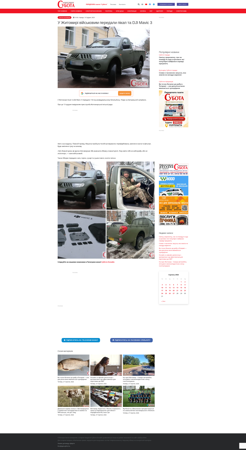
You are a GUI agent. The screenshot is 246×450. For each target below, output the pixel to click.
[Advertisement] (106, 125)
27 (174, 293)
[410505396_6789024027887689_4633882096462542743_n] (82, 234)
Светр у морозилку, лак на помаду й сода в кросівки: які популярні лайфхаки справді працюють (171, 60)
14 (177, 288)
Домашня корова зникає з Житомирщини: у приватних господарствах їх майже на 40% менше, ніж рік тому (73, 410)
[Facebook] (150, 4)
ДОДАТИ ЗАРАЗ (125, 93)
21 (177, 290)
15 (181, 288)
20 (174, 290)
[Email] (142, 4)
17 (162, 290)
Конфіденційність (64, 446)
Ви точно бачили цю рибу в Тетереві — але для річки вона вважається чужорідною (73, 378)
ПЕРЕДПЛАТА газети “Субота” (96, 4)
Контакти (122, 4)
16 (185, 288)
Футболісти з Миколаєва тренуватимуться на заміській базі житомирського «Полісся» (139, 410)
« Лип (163, 301)
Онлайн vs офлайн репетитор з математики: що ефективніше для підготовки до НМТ (103, 379)
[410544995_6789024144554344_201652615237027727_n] (130, 234)
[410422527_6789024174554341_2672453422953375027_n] (82, 186)
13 (174, 288)
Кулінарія (162, 70)
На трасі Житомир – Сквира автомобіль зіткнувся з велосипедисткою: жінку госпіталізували (137, 379)
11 (166, 288)
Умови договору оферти (66, 443)
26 (170, 293)
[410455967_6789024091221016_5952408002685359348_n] (130, 186)
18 (166, 290)
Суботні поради (164, 55)
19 (170, 290)
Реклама (113, 4)
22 (181, 290)
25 (166, 293)
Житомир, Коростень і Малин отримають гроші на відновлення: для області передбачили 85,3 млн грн (105, 410)
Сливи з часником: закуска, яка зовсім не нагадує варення (172, 74)
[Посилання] (66, 4)
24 (162, 293)
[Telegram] (153, 4)
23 (185, 290)
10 (162, 288)
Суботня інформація (166, 81)
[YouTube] (146, 4)
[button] (139, 4)
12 (170, 288)
